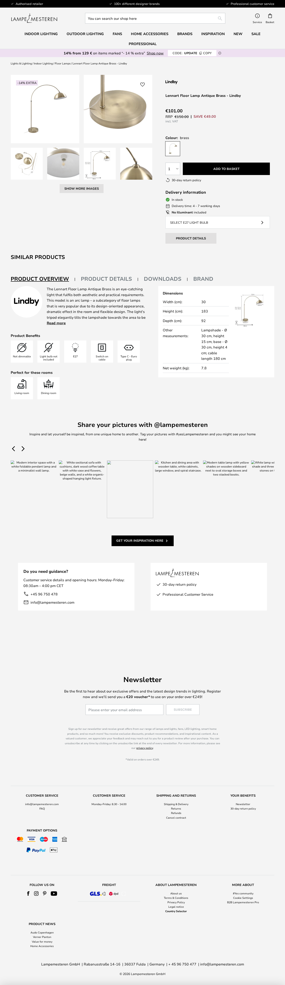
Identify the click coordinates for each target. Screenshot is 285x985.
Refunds (176, 813)
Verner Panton (42, 937)
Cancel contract (176, 817)
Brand (203, 278)
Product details (106, 278)
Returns (176, 808)
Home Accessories (42, 946)
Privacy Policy (176, 902)
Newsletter (243, 804)
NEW (238, 33)
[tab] (43, 279)
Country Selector (176, 911)
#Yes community (243, 893)
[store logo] (34, 18)
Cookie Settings (243, 897)
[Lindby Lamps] (189, 82)
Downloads (162, 278)
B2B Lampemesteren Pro (243, 902)
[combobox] (155, 18)
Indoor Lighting (43, 63)
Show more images (81, 188)
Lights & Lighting (21, 63)
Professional (143, 43)
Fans (117, 33)
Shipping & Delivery (176, 804)
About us (176, 893)
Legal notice (176, 906)
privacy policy (144, 748)
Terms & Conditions (176, 897)
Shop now (155, 53)
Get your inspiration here (139, 540)
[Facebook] (28, 893)
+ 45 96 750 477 (182, 964)
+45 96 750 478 (44, 594)
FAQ (42, 808)
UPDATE (192, 53)
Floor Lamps (63, 63)
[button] (27, 164)
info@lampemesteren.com (52, 602)
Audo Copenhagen (42, 932)
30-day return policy (243, 808)
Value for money (42, 941)
